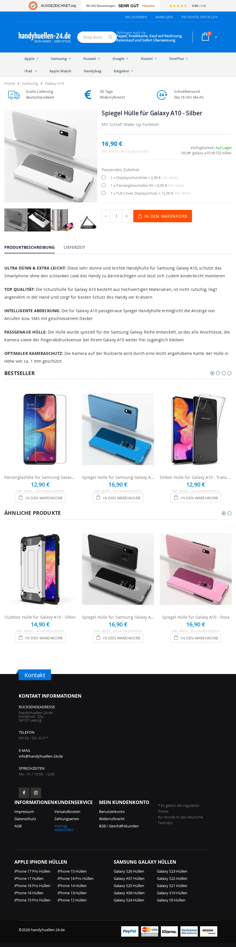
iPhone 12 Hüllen (72, 900)
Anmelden (164, 17)
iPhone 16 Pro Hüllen (32, 885)
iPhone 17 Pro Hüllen (32, 871)
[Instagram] (36, 793)
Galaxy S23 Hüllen (172, 871)
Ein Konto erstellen (199, 17)
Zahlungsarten (66, 818)
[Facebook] (24, 793)
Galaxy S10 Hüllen (172, 892)
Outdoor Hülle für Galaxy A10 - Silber (40, 617)
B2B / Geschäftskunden (119, 826)
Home (9, 83)
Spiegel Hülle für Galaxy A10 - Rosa (195, 617)
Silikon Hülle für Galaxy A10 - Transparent (196, 477)
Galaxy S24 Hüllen (129, 900)
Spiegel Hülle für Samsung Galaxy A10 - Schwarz (118, 617)
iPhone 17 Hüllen (28, 878)
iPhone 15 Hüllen (72, 871)
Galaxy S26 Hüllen (129, 871)
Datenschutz (25, 818)
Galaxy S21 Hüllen (172, 885)
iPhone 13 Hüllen (72, 892)
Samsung (30, 83)
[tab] (33, 247)
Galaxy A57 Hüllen (129, 878)
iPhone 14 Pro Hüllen (76, 878)
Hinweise (148, 5)
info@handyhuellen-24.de (41, 756)
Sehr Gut (128, 6)
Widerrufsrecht (112, 818)
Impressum (24, 811)
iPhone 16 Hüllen (28, 892)
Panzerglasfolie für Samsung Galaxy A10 (40, 477)
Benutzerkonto (112, 811)
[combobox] (97, 37)
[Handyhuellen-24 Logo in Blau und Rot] (45, 37)
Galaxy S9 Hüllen (171, 900)
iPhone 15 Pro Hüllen (32, 900)
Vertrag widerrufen (63, 827)
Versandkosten (67, 811)
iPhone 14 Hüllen (72, 885)
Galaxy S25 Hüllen (129, 885)
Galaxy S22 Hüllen (172, 878)
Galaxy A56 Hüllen (129, 892)
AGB (18, 826)
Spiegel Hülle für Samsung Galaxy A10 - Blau (118, 477)
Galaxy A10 (54, 83)
